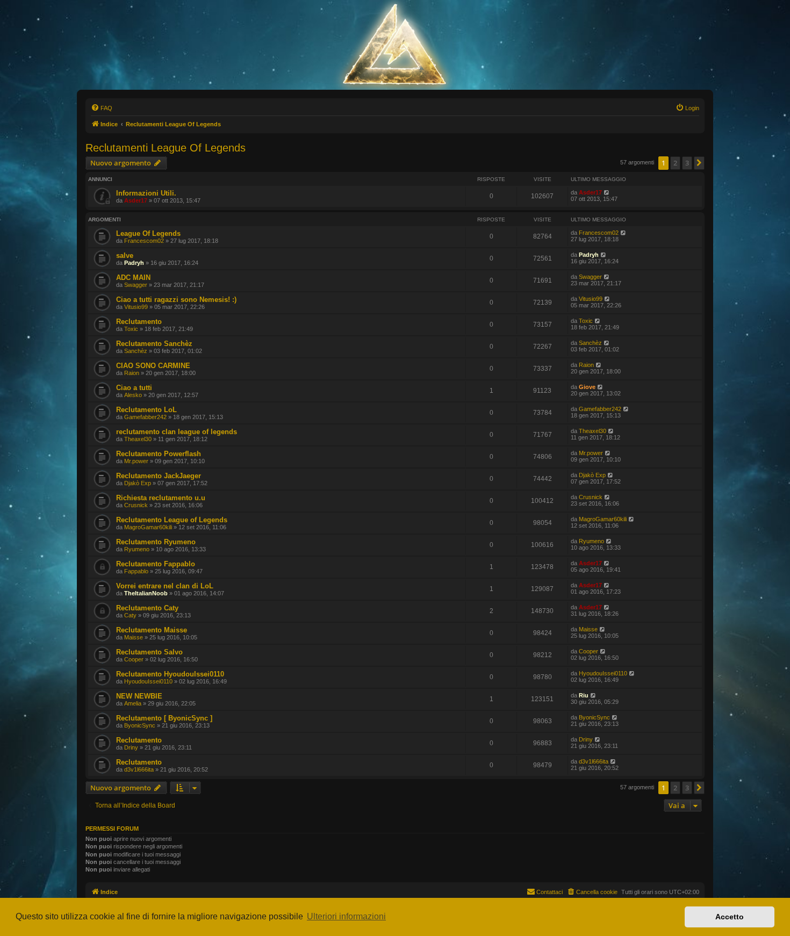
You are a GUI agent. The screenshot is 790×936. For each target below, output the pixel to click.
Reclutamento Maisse (151, 630)
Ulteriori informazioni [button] (346, 916)
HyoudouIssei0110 (148, 681)
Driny (131, 747)
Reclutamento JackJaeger (158, 476)
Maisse (133, 637)
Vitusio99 (136, 307)
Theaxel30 (138, 439)
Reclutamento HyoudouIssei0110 (170, 674)
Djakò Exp (137, 483)
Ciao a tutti (134, 388)
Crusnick (136, 505)
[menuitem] (101, 108)
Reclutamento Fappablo (155, 564)
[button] (699, 162)
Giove (587, 387)
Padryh (134, 263)
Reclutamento (139, 322)
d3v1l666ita (139, 769)
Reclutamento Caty (147, 608)
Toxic (131, 329)
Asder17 (135, 200)
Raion (131, 373)
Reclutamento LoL (146, 410)
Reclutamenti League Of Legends (165, 148)
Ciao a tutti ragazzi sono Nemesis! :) (176, 300)
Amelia (132, 703)
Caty (130, 615)
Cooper (133, 659)
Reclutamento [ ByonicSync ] (164, 718)
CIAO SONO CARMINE (153, 366)
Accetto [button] (729, 916)
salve (124, 255)
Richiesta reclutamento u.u (160, 498)
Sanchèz (135, 351)
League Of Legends (148, 233)
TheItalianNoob (146, 593)
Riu (583, 695)
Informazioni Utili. (146, 193)
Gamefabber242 (145, 417)
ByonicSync (139, 725)
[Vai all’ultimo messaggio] (607, 192)
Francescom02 (144, 240)
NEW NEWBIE (139, 696)
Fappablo (136, 571)
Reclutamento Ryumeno (156, 542)
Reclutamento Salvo (149, 652)
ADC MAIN (133, 277)
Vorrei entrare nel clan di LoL (164, 586)
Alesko (133, 395)
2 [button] (675, 163)
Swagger (135, 285)
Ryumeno (136, 549)
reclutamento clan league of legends (176, 432)
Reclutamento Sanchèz (154, 344)
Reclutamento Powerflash (158, 454)
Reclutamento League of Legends (171, 520)
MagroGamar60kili (148, 527)
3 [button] (687, 163)
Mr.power (136, 461)
